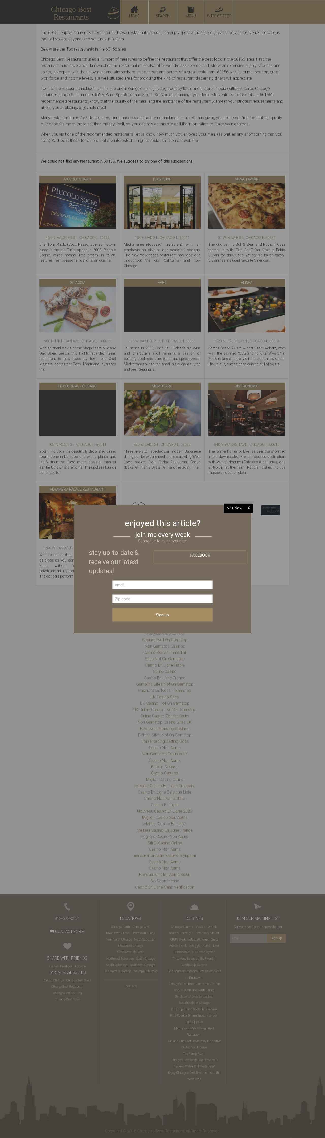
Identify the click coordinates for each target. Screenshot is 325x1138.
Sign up (162, 615)
